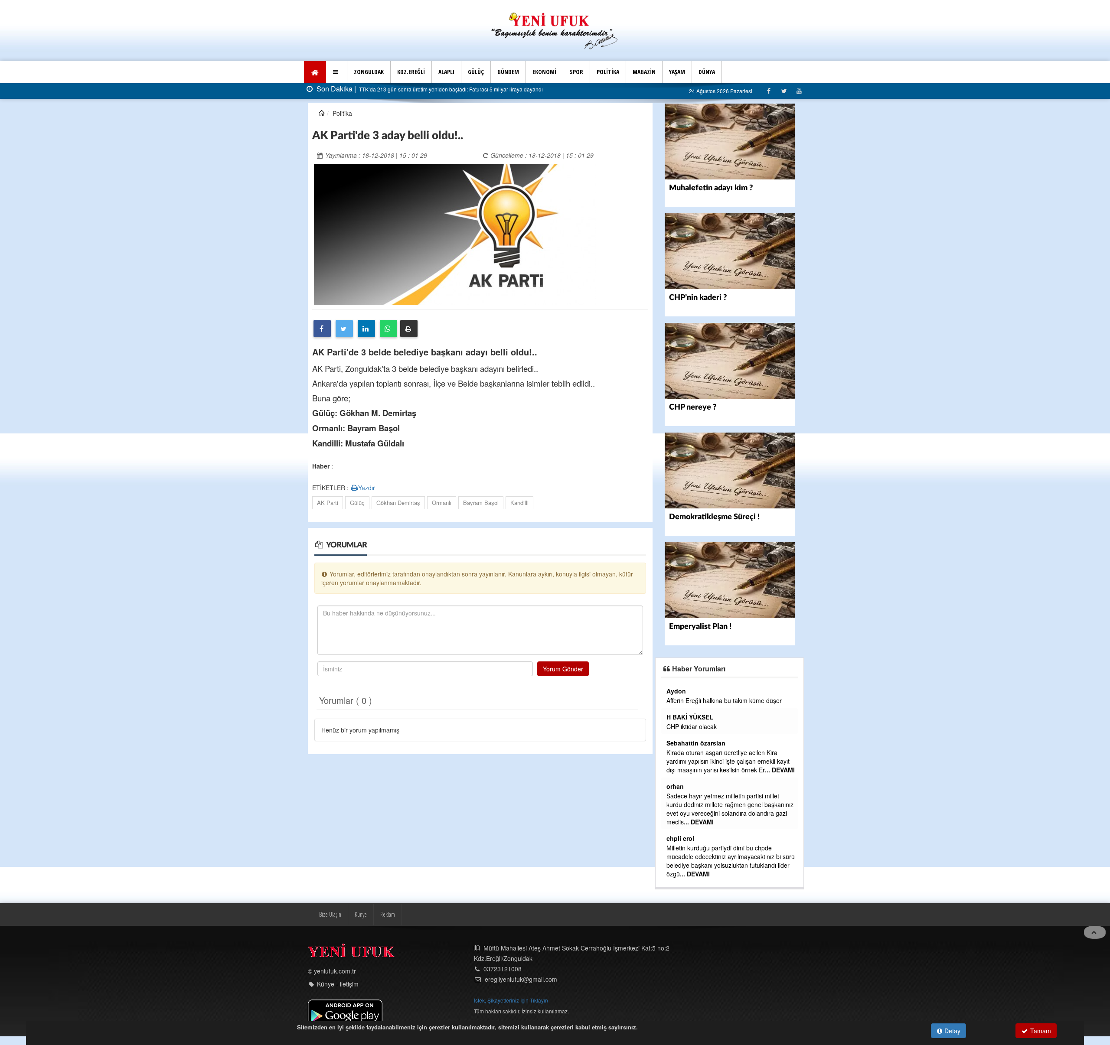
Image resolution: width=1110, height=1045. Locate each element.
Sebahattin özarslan (695, 743)
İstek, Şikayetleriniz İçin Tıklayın (511, 1000)
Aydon (676, 691)
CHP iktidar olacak (691, 726)
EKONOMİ (544, 72)
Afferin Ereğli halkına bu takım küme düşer (724, 700)
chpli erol (680, 838)
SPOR (576, 72)
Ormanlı (441, 502)
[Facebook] (768, 90)
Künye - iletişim (338, 984)
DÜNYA (707, 72)
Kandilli (519, 502)
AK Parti (327, 502)
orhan (675, 786)
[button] (336, 72)
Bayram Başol (481, 502)
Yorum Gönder (563, 668)
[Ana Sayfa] (555, 29)
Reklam (387, 914)
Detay (951, 1030)
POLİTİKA (608, 72)
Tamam (1039, 1030)
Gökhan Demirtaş (398, 502)
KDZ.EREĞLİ (411, 72)
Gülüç (357, 502)
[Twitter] (783, 90)
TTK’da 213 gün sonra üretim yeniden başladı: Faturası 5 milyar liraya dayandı (450, 89)
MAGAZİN (644, 72)
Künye (361, 914)
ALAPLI (446, 72)
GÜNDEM (508, 72)
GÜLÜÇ (476, 72)
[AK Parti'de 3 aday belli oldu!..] (454, 233)
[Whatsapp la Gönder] (388, 328)
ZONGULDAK (369, 72)
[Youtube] (798, 90)
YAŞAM (677, 72)
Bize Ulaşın (330, 914)
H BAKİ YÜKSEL (689, 717)
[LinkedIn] (366, 328)
